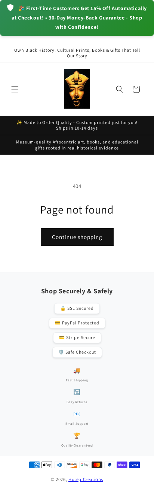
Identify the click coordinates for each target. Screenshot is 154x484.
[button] (15, 89)
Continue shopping (77, 237)
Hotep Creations (85, 479)
